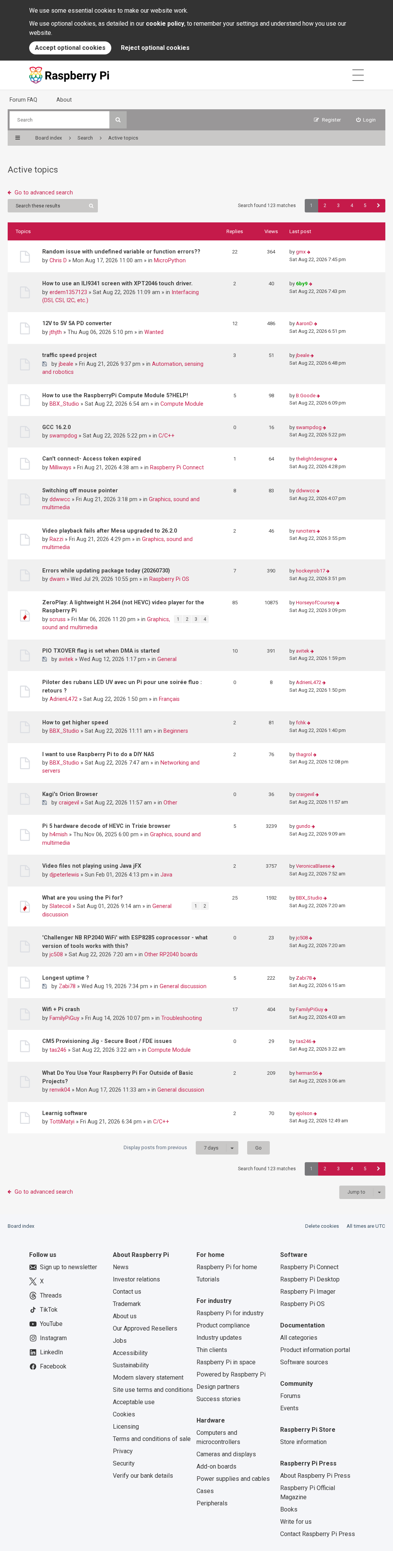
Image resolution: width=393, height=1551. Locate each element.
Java (166, 875)
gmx (301, 252)
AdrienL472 (64, 699)
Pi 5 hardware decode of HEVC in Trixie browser (106, 826)
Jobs (120, 1340)
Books (288, 1509)
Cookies (124, 1414)
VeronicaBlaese (313, 866)
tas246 (58, 1050)
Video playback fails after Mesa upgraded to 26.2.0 (109, 531)
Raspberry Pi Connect (177, 467)
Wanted (153, 332)
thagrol (304, 754)
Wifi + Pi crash (61, 1009)
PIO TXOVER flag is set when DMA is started (101, 651)
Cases (205, 1491)
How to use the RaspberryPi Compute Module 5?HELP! (115, 395)
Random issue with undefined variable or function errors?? (121, 251)
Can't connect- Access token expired (91, 459)
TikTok (49, 1309)
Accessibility (130, 1353)
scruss (58, 619)
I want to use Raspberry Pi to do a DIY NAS (98, 754)
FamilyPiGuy (64, 1018)
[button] (378, 205)
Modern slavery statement (148, 1377)
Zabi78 (67, 986)
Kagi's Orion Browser (70, 794)
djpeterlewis (64, 875)
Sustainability (131, 1365)
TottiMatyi (62, 1121)
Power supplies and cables (233, 1478)
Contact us (127, 1291)
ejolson (304, 1113)
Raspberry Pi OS (169, 579)
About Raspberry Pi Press (315, 1475)
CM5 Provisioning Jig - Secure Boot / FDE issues (107, 1041)
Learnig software (64, 1113)
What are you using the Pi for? (82, 898)
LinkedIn (51, 1352)
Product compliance (223, 1325)
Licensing (126, 1426)
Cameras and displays (226, 1454)
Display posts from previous (171, 1148)
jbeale (66, 364)
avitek (66, 659)
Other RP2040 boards (171, 954)
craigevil (69, 802)
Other (170, 802)
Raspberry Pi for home (226, 1267)
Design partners (217, 1386)
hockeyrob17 (310, 571)
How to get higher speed (75, 722)
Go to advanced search (44, 192)
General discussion (183, 986)
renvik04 (60, 1090)
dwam (57, 579)
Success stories (218, 1399)
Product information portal (315, 1350)
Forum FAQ (23, 100)
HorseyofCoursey (315, 602)
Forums (290, 1396)
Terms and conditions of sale (152, 1438)
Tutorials (208, 1279)
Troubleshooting (181, 1018)
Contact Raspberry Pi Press (317, 1534)
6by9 (302, 283)
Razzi (56, 539)
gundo (303, 826)
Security (124, 1463)
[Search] (118, 119)
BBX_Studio (64, 404)
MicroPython (170, 260)
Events (289, 1408)
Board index (21, 1226)
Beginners (175, 731)
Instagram (53, 1338)
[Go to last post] (308, 252)
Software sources (304, 1362)
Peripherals (212, 1503)
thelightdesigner (314, 459)
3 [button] (338, 205)
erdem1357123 (68, 292)
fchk (301, 722)
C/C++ (167, 436)
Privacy (123, 1451)
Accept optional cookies (70, 47)
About (64, 100)
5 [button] (365, 205)
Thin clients (211, 1350)
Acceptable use (134, 1402)
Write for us (296, 1521)
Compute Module (181, 404)
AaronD (304, 323)
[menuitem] (366, 119)
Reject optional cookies (155, 47)
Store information (303, 1442)
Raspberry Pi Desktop (310, 1279)
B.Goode (305, 395)
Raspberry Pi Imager (307, 1291)
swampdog (63, 436)
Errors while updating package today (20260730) (106, 570)
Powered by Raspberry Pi (231, 1374)
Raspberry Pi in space (226, 1362)
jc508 (56, 954)
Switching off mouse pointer (80, 490)
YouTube (51, 1323)
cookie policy (165, 23)
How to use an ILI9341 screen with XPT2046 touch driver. (117, 283)
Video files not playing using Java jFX (91, 866)
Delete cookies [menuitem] (322, 1226)
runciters (305, 531)
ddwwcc (60, 499)
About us (125, 1316)
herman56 (307, 1073)
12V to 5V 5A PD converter (77, 323)
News (121, 1267)
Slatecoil (60, 906)
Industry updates (219, 1337)
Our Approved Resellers (145, 1328)
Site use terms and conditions (153, 1389)
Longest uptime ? (65, 978)
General (167, 659)
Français (169, 699)
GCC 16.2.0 (56, 427)
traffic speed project (69, 355)
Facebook (53, 1366)
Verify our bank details (143, 1475)
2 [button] (325, 205)
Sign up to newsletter (68, 1267)
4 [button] (351, 205)
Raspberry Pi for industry (230, 1313)
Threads (51, 1295)
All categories (298, 1337)
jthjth (56, 332)
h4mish (59, 834)
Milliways (60, 467)
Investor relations (136, 1279)
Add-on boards (216, 1466)
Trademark (127, 1304)
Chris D (58, 260)
